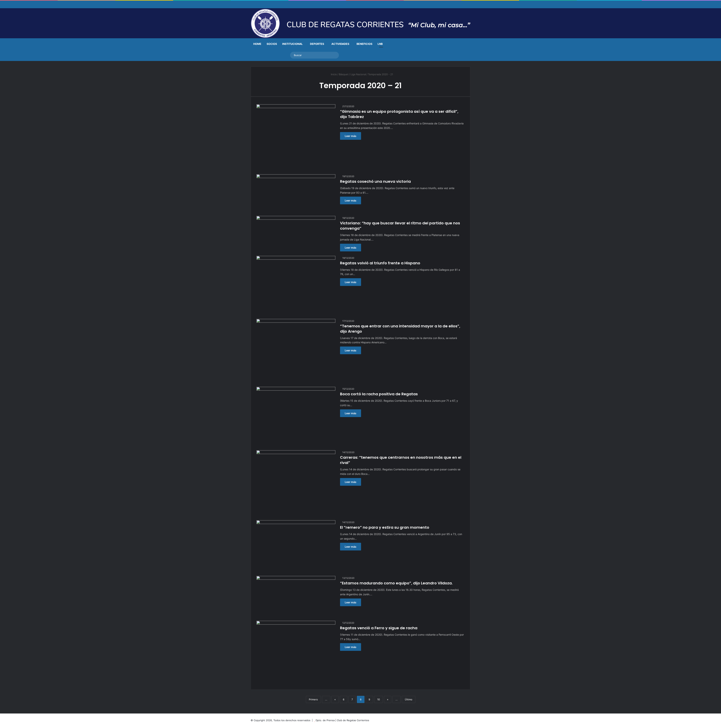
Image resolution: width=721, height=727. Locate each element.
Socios (272, 43)
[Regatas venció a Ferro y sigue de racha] (295, 652)
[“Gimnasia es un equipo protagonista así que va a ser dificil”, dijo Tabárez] (295, 137)
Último (408, 699)
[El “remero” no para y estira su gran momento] (295, 545)
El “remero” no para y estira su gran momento (384, 527)
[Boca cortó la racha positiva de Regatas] (295, 416)
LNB (380, 43)
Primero (313, 699)
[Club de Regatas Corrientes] (360, 23)
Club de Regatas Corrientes (353, 720)
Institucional (292, 43)
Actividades (340, 43)
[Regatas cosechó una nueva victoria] (295, 192)
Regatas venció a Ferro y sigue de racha (378, 628)
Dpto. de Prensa (325, 720)
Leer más (350, 136)
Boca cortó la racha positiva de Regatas (379, 394)
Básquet (343, 74)
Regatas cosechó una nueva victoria (375, 181)
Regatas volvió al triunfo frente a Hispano (380, 263)
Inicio (333, 74)
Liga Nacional (358, 74)
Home (257, 43)
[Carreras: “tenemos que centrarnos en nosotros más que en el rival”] (295, 483)
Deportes (317, 43)
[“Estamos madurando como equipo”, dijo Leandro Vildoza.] (295, 596)
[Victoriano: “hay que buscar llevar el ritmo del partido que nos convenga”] (295, 232)
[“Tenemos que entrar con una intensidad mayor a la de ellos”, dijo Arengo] (295, 350)
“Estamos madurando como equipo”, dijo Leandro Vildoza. (396, 583)
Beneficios (364, 43)
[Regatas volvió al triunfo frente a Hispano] (295, 285)
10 (378, 699)
